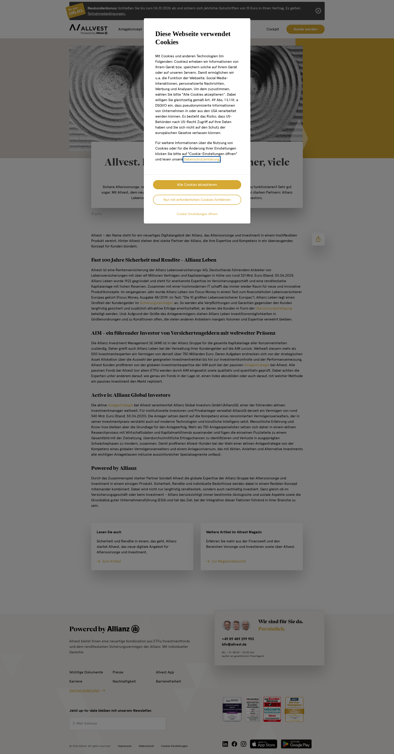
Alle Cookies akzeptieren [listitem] (197, 185)
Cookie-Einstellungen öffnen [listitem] (197, 214)
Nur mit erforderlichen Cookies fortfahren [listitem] (197, 200)
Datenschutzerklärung (201, 159)
